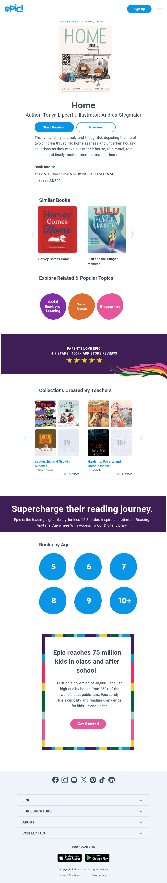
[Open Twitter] (83, 780)
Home (100, 21)
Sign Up (139, 9)
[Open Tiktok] (102, 780)
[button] (57, 439)
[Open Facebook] (55, 780)
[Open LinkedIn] (111, 780)
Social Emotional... (70, 21)
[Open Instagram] (65, 780)
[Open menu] (160, 9)
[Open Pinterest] (93, 780)
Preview (96, 127)
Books (88, 21)
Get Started (88, 724)
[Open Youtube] (74, 780)
